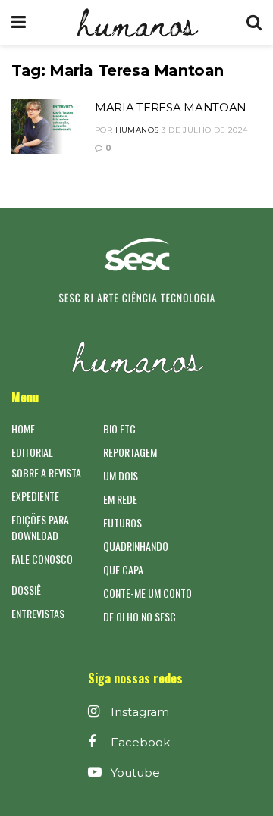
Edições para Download (40, 527)
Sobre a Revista (46, 472)
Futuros (122, 522)
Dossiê (26, 590)
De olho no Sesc (139, 616)
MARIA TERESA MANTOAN (170, 107)
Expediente (35, 496)
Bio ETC (119, 428)
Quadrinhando (135, 546)
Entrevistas (37, 613)
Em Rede (120, 499)
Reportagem (130, 452)
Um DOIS (120, 475)
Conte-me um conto (147, 593)
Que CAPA (123, 569)
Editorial (32, 452)
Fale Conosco (42, 559)
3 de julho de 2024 (204, 130)
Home (23, 428)
